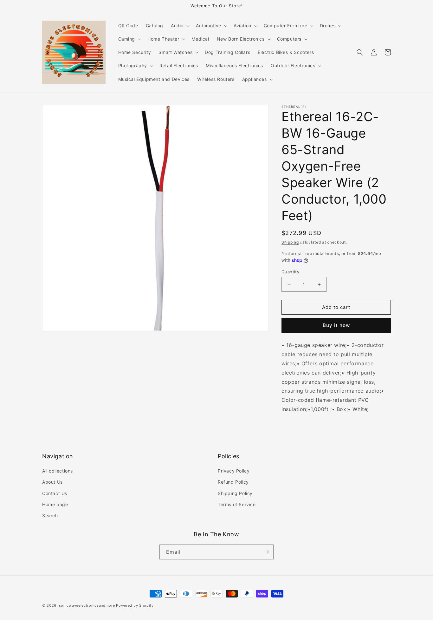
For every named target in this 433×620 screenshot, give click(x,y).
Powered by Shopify (135, 605)
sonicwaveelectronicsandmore (87, 605)
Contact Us (54, 493)
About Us (52, 482)
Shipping (290, 242)
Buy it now (336, 325)
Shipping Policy (235, 493)
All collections (57, 470)
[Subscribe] (266, 552)
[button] (179, 25)
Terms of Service (237, 504)
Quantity (290, 271)
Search (50, 515)
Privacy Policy (233, 470)
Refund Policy (233, 482)
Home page (55, 504)
